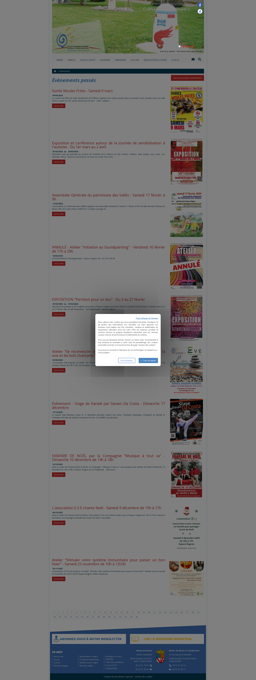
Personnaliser (126, 360)
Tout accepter (149, 360)
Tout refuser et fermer (147, 318)
